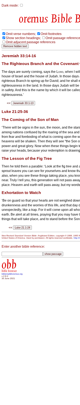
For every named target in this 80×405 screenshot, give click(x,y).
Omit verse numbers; (21, 34)
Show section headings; (23, 38)
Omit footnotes (51, 34)
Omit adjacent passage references (30, 42)
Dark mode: (10, 5)
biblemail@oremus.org (12, 274)
